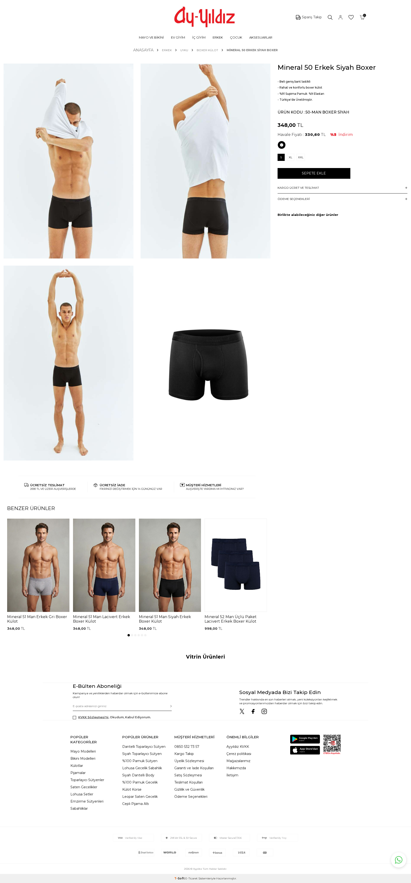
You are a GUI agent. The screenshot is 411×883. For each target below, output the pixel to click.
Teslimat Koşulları (188, 782)
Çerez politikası (238, 754)
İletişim (232, 775)
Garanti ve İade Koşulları (194, 768)
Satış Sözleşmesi (188, 775)
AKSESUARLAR (260, 37)
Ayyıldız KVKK (237, 746)
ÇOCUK (236, 37)
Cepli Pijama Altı (135, 804)
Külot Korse (132, 789)
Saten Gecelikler (83, 787)
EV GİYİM (178, 37)
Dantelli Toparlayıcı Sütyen (144, 746)
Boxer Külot (207, 50)
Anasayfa (143, 50)
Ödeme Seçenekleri (190, 796)
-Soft (179, 878)
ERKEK (218, 37)
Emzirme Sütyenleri (86, 801)
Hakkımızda (236, 768)
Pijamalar (78, 773)
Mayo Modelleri (83, 751)
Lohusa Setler (81, 794)
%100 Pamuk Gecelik (140, 782)
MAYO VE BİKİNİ (151, 37)
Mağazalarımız (238, 761)
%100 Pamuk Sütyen (139, 761)
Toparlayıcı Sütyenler (87, 780)
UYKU (184, 50)
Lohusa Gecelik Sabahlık (142, 768)
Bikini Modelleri (82, 758)
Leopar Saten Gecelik (140, 796)
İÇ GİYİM (199, 37)
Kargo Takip (184, 754)
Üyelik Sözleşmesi (189, 761)
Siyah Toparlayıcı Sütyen (142, 754)
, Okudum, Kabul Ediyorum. (114, 717)
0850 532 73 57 (186, 746)
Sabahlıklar (79, 808)
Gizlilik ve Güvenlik (189, 789)
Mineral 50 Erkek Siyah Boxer (252, 50)
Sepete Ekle (314, 173)
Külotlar (76, 766)
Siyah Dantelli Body (138, 775)
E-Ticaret (191, 878)
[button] (128, 635)
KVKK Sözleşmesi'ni (93, 717)
